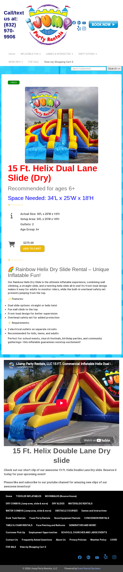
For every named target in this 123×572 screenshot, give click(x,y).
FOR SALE (33, 61)
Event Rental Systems (88, 568)
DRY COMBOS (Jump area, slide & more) (27, 503)
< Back (13, 82)
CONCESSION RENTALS (96, 518)
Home (12, 53)
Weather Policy (98, 539)
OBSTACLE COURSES (66, 510)
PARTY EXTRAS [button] (86, 53)
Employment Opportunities (43, 532)
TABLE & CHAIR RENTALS (19, 525)
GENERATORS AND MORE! (82, 525)
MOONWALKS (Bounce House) (61, 496)
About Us (61, 539)
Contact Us (12, 539)
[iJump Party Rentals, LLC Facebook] (74, 23)
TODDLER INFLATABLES (28, 496)
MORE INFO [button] (15, 61)
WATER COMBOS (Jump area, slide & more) (28, 510)
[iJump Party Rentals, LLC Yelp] (79, 30)
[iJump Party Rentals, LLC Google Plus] (79, 23)
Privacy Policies (78, 539)
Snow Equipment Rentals (67, 518)
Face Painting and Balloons (50, 525)
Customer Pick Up (15, 532)
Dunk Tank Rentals (16, 518)
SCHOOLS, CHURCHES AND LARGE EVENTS (84, 532)
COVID (113, 539)
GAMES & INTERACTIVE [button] (58, 53)
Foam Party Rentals (39, 518)
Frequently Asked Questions (37, 539)
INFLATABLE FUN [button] (30, 53)
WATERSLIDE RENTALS (80, 503)
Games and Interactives (94, 510)
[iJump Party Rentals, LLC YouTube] (84, 23)
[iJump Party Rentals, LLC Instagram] (84, 30)
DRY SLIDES (58, 503)
